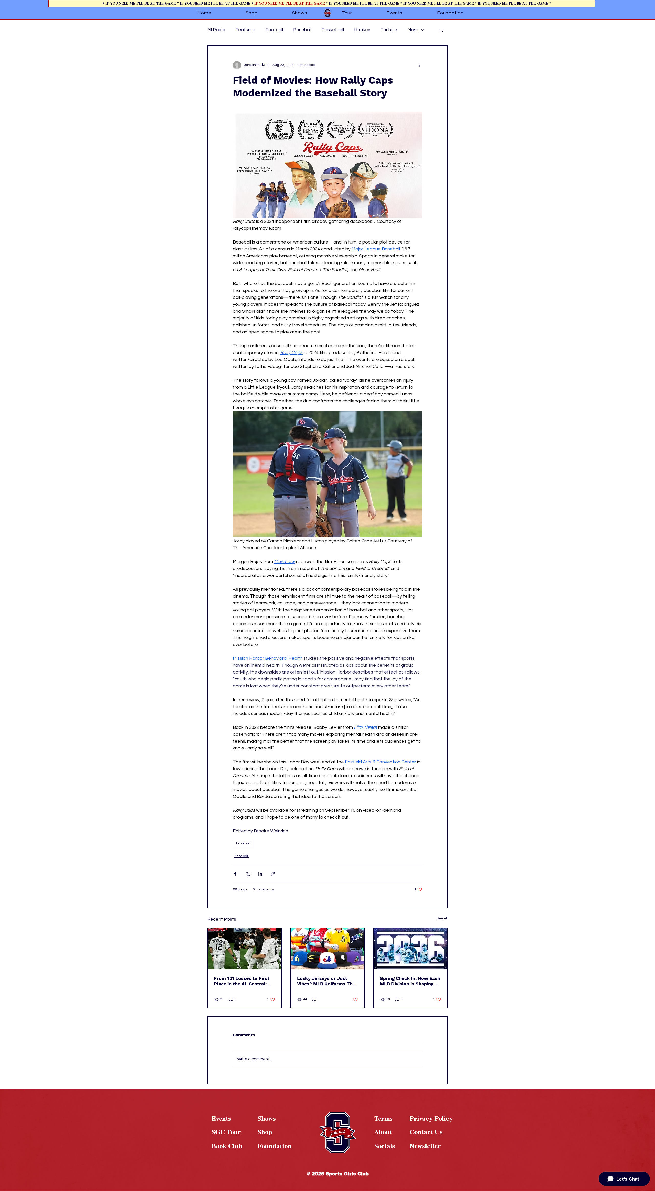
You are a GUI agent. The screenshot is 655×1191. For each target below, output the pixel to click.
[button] (441, 30)
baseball (243, 843)
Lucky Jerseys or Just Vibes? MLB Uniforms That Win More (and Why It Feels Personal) (327, 981)
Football (274, 29)
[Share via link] (272, 873)
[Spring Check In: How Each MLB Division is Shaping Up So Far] (410, 948)
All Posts (216, 29)
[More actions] (419, 65)
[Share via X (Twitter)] (247, 873)
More (412, 29)
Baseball (302, 29)
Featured (245, 29)
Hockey (362, 29)
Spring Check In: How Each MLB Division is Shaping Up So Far (410, 981)
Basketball (333, 29)
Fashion (388, 29)
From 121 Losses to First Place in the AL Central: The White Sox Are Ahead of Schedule (242, 981)
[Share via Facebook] (235, 873)
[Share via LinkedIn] (260, 873)
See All (442, 918)
